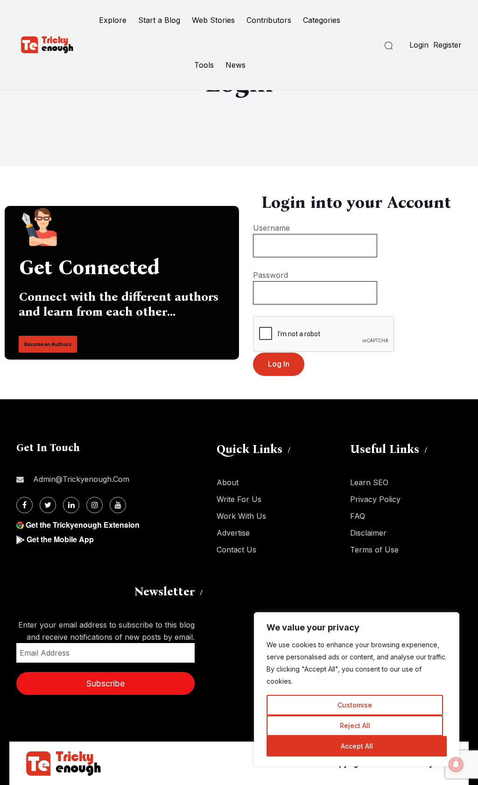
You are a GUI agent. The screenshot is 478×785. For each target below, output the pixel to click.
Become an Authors (47, 344)
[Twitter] (48, 505)
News (235, 65)
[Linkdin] (71, 505)
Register (447, 45)
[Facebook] (24, 505)
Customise (354, 705)
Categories (321, 20)
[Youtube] (118, 505)
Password (270, 275)
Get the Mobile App (60, 539)
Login (419, 45)
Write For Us (239, 499)
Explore (113, 20)
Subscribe (105, 683)
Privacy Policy (375, 499)
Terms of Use (374, 549)
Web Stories (213, 20)
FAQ (357, 516)
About (228, 482)
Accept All (357, 746)
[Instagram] (94, 505)
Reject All (355, 725)
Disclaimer (368, 532)
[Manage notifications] (456, 764)
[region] (356, 689)
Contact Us (236, 549)
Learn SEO (369, 482)
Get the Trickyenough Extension (83, 524)
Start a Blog (159, 20)
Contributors (268, 20)
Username (271, 228)
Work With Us (241, 516)
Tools (204, 65)
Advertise (233, 532)
